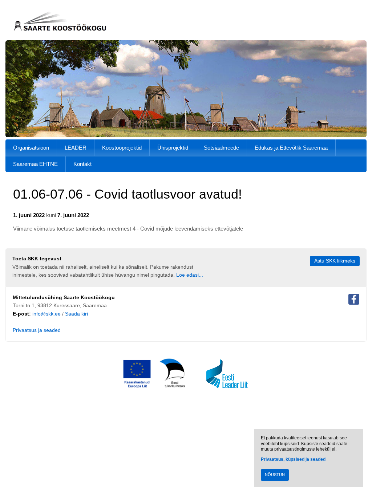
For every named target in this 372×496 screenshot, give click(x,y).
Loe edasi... (189, 275)
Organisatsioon (31, 148)
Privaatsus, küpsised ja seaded (293, 459)
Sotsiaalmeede (221, 148)
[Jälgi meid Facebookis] (353, 301)
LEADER (75, 148)
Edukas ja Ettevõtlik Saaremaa (291, 148)
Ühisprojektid (172, 148)
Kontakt (82, 164)
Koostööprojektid (122, 148)
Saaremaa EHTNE (35, 164)
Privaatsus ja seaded (37, 330)
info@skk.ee (46, 314)
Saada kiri (76, 314)
